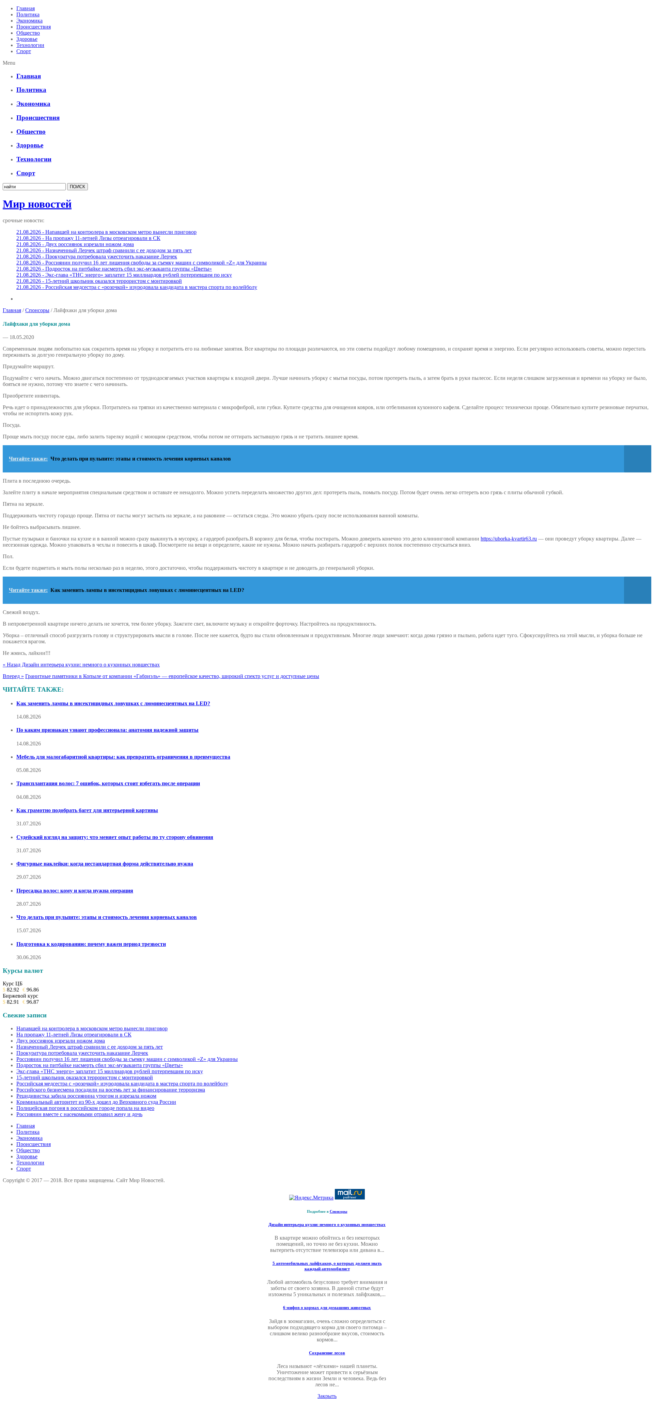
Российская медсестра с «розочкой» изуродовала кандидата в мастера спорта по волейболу (122, 1083)
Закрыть (327, 1396)
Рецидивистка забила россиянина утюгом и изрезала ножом (86, 1096)
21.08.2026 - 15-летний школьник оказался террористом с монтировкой (99, 281)
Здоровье (26, 39)
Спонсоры (37, 310)
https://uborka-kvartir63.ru (509, 539)
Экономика (29, 20)
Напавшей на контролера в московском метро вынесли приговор (92, 1028)
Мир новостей (37, 204)
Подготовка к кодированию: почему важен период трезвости (91, 944)
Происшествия (33, 27)
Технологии (30, 45)
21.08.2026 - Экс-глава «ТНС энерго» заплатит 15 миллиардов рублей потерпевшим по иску (124, 275)
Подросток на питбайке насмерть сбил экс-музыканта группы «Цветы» (99, 1065)
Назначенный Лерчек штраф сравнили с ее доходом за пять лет (89, 1047)
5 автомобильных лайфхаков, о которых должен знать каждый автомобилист (327, 1266)
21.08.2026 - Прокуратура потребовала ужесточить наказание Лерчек (96, 256)
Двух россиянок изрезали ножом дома (60, 1041)
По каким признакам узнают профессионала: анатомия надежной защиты (107, 730)
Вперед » (13, 676)
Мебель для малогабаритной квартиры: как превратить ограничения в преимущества (123, 757)
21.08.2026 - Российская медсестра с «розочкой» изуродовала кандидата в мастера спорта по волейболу (136, 287)
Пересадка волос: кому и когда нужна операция (74, 890)
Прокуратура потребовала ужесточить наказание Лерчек (82, 1053)
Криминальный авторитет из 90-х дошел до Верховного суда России (96, 1102)
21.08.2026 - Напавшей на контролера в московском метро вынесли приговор (106, 232)
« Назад (11, 664)
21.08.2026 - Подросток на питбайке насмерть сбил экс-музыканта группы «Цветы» (114, 269)
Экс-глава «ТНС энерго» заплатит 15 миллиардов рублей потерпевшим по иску (109, 1071)
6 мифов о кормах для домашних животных (327, 1307)
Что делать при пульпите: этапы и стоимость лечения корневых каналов (106, 917)
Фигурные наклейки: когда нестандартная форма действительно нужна (104, 864)
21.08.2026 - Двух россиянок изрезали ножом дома (75, 244)
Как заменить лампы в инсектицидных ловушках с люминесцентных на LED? (113, 703)
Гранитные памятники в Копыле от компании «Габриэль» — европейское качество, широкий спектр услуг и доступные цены (172, 676)
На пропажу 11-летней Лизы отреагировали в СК (73, 1034)
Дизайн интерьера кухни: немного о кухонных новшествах (91, 664)
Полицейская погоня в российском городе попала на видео (85, 1108)
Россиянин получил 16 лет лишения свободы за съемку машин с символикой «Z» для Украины (127, 1059)
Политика (28, 14)
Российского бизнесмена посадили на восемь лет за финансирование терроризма (110, 1090)
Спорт (23, 51)
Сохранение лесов (327, 1352)
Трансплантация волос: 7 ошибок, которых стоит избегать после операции (108, 783)
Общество (28, 33)
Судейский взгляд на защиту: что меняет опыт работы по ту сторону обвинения (114, 837)
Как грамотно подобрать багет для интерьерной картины (87, 810)
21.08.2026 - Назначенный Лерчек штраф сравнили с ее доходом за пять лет (104, 250)
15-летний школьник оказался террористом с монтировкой (84, 1077)
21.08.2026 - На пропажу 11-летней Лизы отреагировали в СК (88, 238)
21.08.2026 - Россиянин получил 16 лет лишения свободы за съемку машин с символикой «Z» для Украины (141, 262)
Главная (25, 8)
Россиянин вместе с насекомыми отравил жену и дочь (79, 1114)
